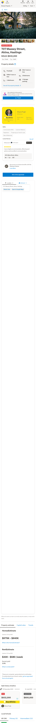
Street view (7, 189)
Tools (31, 6)
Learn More (13, 168)
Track (19, 98)
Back (5, 9)
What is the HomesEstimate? (11, 642)
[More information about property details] (15, 64)
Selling (25, 6)
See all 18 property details (11, 85)
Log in (32, 2)
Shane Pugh (8, 706)
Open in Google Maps (18, 189)
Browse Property (6, 6)
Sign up (28, 2)
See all (31, 139)
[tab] (9, 183)
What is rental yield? (8, 667)
